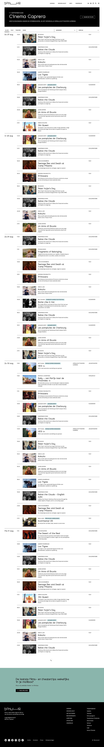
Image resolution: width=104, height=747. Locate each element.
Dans (24, 30)
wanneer (58, 30)
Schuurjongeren (91, 715)
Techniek (89, 713)
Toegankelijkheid (91, 708)
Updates (89, 711)
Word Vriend (90, 720)
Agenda (52, 3)
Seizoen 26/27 (62, 3)
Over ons (69, 718)
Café (88, 728)
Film (12, 30)
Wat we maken (71, 713)
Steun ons (70, 720)
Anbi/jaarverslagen (50, 740)
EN (88, 3)
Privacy (41, 740)
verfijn (81, 30)
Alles (7, 30)
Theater (18, 30)
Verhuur (89, 723)
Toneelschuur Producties (93, 718)
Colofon (29, 740)
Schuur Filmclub (91, 730)
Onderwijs (78, 3)
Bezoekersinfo (71, 715)
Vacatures (89, 725)
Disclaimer (35, 740)
